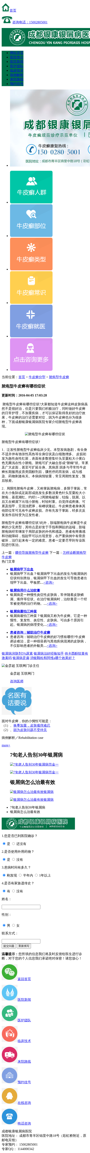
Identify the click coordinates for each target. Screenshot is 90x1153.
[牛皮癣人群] (31, 202)
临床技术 (16, 70)
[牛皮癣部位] (31, 236)
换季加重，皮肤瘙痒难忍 (31, 725)
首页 (13, 10)
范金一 (54, 764)
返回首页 (24, 979)
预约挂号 (16, 83)
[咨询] (45, 434)
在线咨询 (24, 1103)
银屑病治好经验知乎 (49, 653)
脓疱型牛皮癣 (59, 377)
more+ (6, 745)
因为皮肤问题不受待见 (30, 730)
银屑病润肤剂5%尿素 (17, 653)
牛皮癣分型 (37, 377)
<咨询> (49, 582)
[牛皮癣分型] (31, 269)
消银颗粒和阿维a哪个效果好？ (52, 658)
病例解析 (16, 75)
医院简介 (16, 57)
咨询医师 (16, 681)
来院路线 (16, 79)
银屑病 (49, 792)
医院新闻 (16, 61)
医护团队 (16, 66)
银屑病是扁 (21, 658)
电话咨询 (24, 1123)
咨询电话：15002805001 (30, 22)
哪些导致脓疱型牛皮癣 (32, 552)
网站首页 (16, 53)
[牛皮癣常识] (31, 302)
